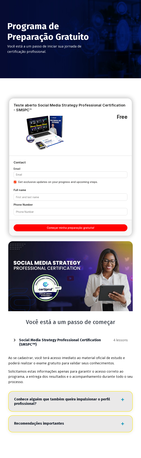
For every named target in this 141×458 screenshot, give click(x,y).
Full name (20, 190)
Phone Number (23, 204)
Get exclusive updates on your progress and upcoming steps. (58, 181)
